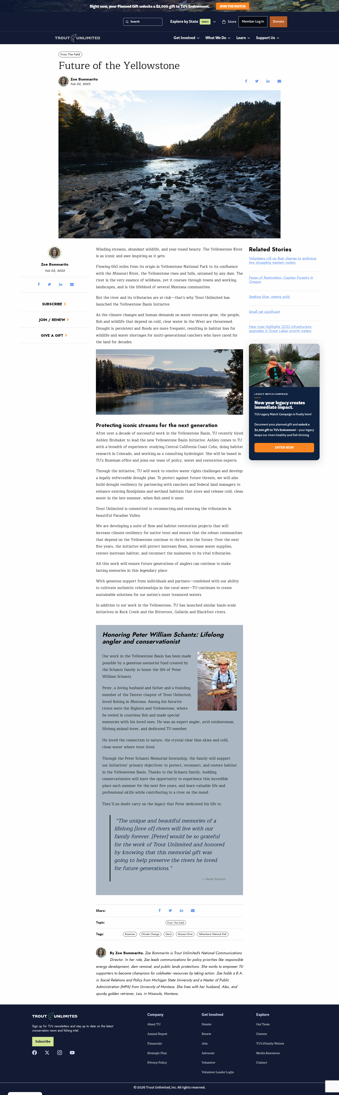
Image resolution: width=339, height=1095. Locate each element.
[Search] (127, 21)
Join (205, 1043)
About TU (154, 1024)
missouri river (185, 934)
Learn (241, 38)
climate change (150, 934)
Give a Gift (52, 335)
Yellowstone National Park (213, 934)
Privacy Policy (157, 1062)
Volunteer (208, 1062)
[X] (47, 1052)
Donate (278, 22)
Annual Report (157, 1033)
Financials (154, 1043)
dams (169, 934)
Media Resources (268, 1053)
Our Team (263, 1024)
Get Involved (184, 38)
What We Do (215, 38)
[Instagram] (59, 1052)
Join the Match (233, 6)
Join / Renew (52, 319)
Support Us (265, 38)
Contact (261, 1062)
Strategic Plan (157, 1053)
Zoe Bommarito (84, 79)
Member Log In (253, 22)
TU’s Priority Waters (270, 1043)
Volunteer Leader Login (218, 1072)
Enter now (284, 448)
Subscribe (52, 304)
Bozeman (130, 934)
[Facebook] (34, 1052)
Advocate (208, 1053)
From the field (70, 54)
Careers (261, 1033)
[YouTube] (72, 1052)
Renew (206, 1033)
